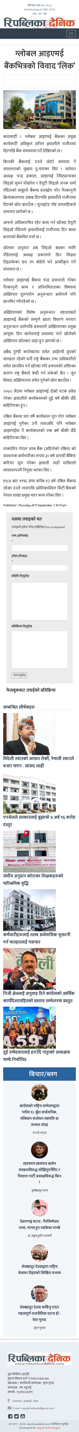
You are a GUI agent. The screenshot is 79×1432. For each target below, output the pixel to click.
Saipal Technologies (48, 1427)
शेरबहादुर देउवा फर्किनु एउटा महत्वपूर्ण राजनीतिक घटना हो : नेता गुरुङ (39, 1313)
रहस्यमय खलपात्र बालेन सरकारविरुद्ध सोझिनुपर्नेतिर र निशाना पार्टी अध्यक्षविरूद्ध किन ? (39, 1173)
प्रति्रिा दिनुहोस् (20, 576)
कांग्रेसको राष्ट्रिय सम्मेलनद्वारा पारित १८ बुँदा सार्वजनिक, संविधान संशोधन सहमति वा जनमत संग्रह (39, 1115)
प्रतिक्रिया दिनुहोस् (22, 626)
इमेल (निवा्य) (19, 556)
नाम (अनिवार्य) (20, 536)
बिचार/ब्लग (43, 1074)
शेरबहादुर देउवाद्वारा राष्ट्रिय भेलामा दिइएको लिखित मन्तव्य (39, 1270)
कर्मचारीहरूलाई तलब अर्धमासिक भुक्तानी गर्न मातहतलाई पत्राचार (36, 938)
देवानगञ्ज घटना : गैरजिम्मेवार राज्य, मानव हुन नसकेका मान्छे (39, 1225)
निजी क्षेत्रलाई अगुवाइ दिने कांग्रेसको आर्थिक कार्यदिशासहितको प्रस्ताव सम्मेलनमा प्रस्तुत (39, 997)
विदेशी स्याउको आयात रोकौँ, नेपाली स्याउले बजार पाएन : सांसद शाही (38, 762)
